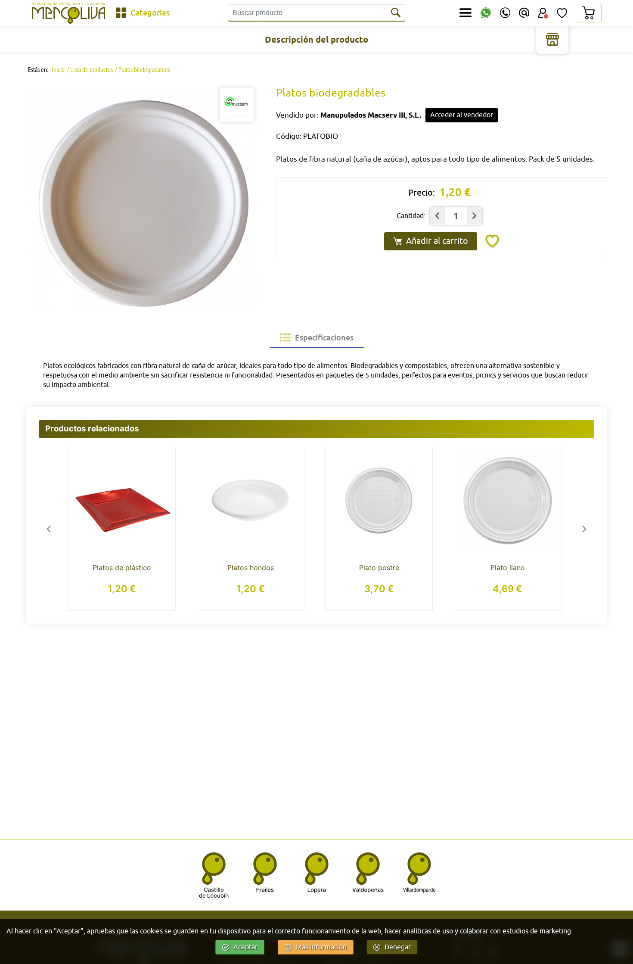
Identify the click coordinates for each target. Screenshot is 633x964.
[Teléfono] (505, 13)
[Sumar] (474, 216)
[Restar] (437, 216)
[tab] (317, 337)
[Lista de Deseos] (562, 13)
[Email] (524, 13)
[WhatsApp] (485, 13)
